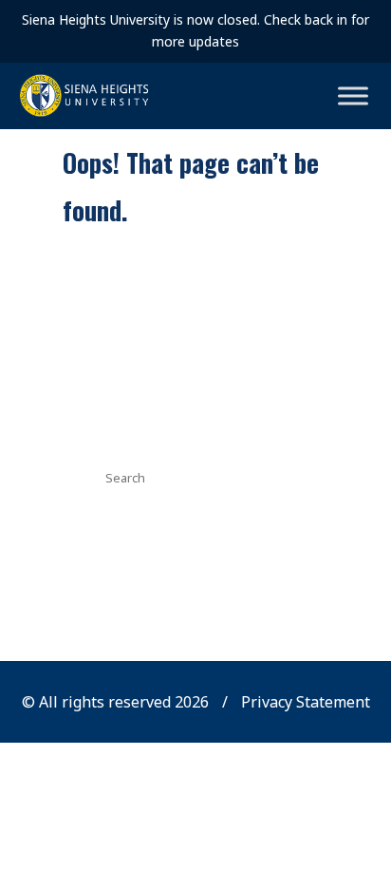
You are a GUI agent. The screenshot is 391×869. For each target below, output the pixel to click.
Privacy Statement (305, 701)
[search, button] (277, 475)
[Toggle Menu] (353, 95)
